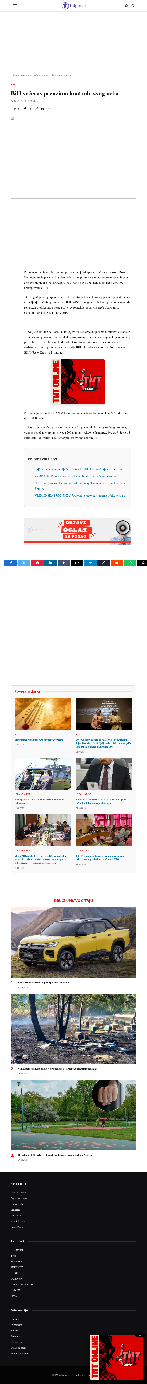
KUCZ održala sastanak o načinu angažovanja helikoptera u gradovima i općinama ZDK (100, 857)
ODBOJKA (16, 1278)
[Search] (126, 6)
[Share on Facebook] (25, 108)
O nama (15, 1319)
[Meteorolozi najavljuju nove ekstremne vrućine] (43, 714)
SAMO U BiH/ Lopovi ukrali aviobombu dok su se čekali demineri (76, 476)
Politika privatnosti (20, 1353)
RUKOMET (17, 1267)
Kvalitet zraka (18, 1221)
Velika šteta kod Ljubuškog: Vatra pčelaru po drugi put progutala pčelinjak (57, 1068)
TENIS (14, 1255)
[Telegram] (14, 273)
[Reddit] (14, 265)
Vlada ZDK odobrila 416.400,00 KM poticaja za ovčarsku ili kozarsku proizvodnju (101, 801)
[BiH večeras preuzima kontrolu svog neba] (73, 157)
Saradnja (15, 1336)
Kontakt (15, 1330)
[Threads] (14, 290)
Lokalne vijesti (22, 794)
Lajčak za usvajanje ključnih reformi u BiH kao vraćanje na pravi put (78, 469)
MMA (14, 1295)
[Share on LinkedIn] (42, 108)
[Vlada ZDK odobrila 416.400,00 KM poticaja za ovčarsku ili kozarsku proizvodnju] (104, 774)
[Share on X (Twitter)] (31, 108)
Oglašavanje (17, 1342)
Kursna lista (17, 1204)
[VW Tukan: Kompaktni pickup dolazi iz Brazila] (73, 942)
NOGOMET (17, 1250)
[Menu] (15, 6)
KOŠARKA (17, 1261)
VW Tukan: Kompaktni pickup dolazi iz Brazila (43, 982)
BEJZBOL (16, 1290)
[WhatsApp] (14, 281)
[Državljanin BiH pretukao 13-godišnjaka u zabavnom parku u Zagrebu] (73, 1115)
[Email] (14, 240)
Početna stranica (19, 75)
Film (78, 734)
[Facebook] (14, 216)
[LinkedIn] (14, 257)
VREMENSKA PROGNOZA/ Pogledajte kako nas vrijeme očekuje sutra (80, 495)
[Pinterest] (14, 232)
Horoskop (16, 1215)
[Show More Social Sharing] (49, 108)
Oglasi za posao (19, 1198)
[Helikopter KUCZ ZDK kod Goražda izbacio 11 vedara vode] (43, 774)
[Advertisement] (73, 43)
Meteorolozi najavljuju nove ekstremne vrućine (39, 740)
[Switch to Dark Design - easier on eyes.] (132, 6)
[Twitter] (14, 224)
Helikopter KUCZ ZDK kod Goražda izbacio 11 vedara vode (39, 801)
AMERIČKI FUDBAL (22, 1284)
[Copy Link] (36, 108)
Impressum (16, 1324)
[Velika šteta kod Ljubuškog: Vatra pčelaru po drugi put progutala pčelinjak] (73, 1029)
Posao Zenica (17, 1226)
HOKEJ (15, 1273)
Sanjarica (15, 1209)
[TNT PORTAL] (73, 6)
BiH (13, 84)
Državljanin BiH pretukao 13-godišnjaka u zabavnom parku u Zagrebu (55, 1155)
